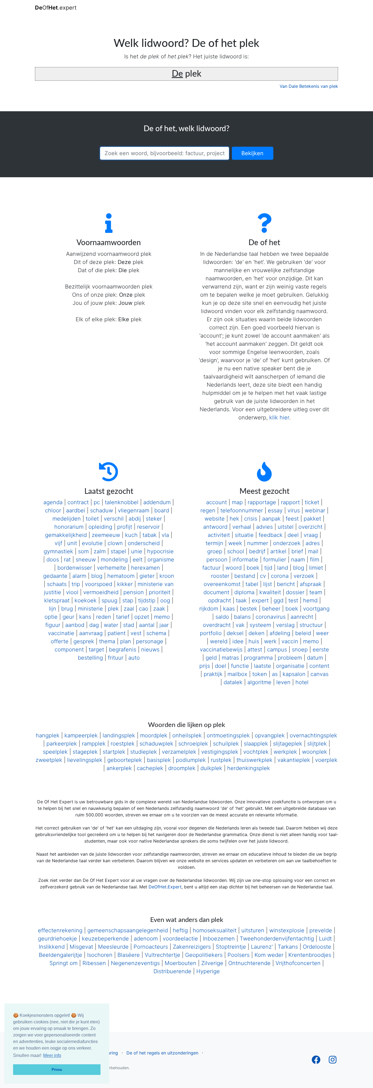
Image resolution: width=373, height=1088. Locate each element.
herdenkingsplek (248, 768)
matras (230, 657)
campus (277, 649)
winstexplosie (286, 930)
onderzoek (287, 543)
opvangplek (270, 735)
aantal (147, 625)
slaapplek (256, 743)
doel (220, 666)
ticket (312, 502)
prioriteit (159, 592)
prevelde (320, 930)
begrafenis (122, 649)
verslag (285, 625)
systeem (260, 625)
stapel (118, 551)
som (83, 551)
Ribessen (94, 963)
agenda (53, 502)
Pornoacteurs (151, 946)
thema (107, 641)
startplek (114, 752)
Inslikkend (52, 946)
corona (280, 576)
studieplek (143, 752)
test (293, 600)
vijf (58, 543)
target (96, 649)
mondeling (114, 559)
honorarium (69, 527)
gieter (147, 576)
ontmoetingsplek (228, 735)
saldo (222, 617)
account (216, 502)
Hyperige (208, 971)
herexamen (145, 567)
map (237, 502)
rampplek (94, 743)
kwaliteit (270, 592)
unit (72, 543)
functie (240, 666)
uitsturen (252, 930)
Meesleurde (113, 946)
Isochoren (100, 955)
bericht (286, 584)
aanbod (74, 625)
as (275, 674)
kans (85, 617)
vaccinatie (61, 633)
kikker (125, 584)
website (215, 518)
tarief (122, 617)
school (235, 551)
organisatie (290, 666)
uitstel (286, 527)
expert (260, 600)
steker (154, 518)
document (216, 592)
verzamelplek (179, 752)
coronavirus (271, 617)
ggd (278, 600)
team (315, 592)
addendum (157, 502)
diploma (244, 592)
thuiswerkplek (254, 760)
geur (68, 617)
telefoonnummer (241, 510)
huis (253, 641)
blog (96, 576)
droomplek (182, 768)
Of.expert (55, 7)
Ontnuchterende (249, 963)
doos (52, 559)
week (235, 543)
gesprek (83, 641)
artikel (278, 551)
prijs (204, 666)
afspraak (311, 584)
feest (292, 518)
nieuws (150, 649)
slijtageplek (287, 743)
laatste (262, 666)
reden (103, 617)
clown (115, 543)
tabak (150, 535)
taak (241, 600)
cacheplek (150, 768)
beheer (271, 608)
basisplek (159, 760)
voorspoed (98, 584)
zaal (129, 608)
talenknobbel (121, 502)
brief (297, 551)
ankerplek (119, 768)
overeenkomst (222, 584)
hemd (310, 600)
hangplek (48, 735)
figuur (52, 625)
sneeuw (86, 559)
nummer (257, 543)
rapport (290, 502)
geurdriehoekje (57, 938)
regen (207, 510)
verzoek (304, 576)
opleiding (100, 527)
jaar (164, 625)
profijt (124, 527)
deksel (235, 633)
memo (162, 617)
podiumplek (191, 760)
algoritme (259, 682)
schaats (57, 584)
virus (294, 510)
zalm (100, 551)
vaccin (290, 641)
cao (143, 608)
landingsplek (119, 735)
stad (128, 625)
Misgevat (81, 946)
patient (117, 633)
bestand (244, 576)
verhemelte (111, 567)
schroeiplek (193, 743)
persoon (216, 559)
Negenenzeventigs (135, 963)
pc (97, 502)
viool (72, 592)
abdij (135, 518)
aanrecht (302, 617)
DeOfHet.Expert (165, 886)
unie (136, 551)
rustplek (221, 760)
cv (263, 576)
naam (298, 559)
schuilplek (226, 743)
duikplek (211, 768)
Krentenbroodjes (309, 955)
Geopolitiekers (204, 955)
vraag (311, 535)
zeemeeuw (106, 535)
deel (293, 535)
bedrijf (257, 551)
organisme (160, 559)
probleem (290, 657)
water (111, 625)
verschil (114, 518)
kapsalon (294, 674)
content (319, 666)
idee (238, 641)
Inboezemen (219, 938)
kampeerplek (81, 735)
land (282, 567)
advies (264, 527)
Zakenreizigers (192, 946)
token (259, 674)
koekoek (86, 600)
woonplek (314, 752)
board (161, 510)
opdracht (219, 600)
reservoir (148, 527)
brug (67, 608)
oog (165, 600)
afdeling (280, 633)
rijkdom (208, 608)
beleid (303, 633)
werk (270, 641)
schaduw (101, 510)
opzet (141, 617)
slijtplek (317, 743)
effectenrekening (60, 930)
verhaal (241, 527)
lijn (52, 608)
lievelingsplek (84, 760)
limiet (316, 567)
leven (283, 682)
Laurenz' (262, 946)
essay (275, 510)
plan (125, 641)
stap (127, 600)
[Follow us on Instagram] (332, 1061)
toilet (92, 518)
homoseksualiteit (214, 930)
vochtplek (256, 752)
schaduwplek (156, 743)
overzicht (310, 527)
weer (322, 633)
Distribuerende (172, 971)
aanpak (271, 518)
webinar (315, 510)
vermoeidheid (101, 592)
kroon (166, 576)
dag (94, 625)
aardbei (75, 510)
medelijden (66, 518)
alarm (79, 576)
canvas (319, 674)
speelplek (55, 752)
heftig (180, 930)
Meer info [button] (52, 1055)
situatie (244, 535)
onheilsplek (187, 735)
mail (313, 551)
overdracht (217, 625)
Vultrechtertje (162, 955)
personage (149, 641)
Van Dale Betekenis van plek (309, 86)
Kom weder (268, 955)
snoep (300, 649)
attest (254, 649)
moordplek (153, 735)
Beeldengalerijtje (60, 955)
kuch (131, 535)
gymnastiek (58, 551)
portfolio (211, 633)
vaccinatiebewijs (221, 649)
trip (76, 584)
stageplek (85, 752)
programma (258, 657)
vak (240, 625)
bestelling (90, 657)
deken (256, 633)
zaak (159, 608)
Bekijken (252, 153)
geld (211, 657)
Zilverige (212, 963)
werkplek (285, 752)
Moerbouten (180, 963)
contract (78, 502)
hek (234, 518)
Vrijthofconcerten (298, 963)
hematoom (121, 576)
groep (214, 551)
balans (242, 617)
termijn (214, 543)
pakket (312, 518)
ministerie (90, 608)
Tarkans (288, 946)
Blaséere (128, 955)
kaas (229, 608)
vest (136, 633)
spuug (109, 600)
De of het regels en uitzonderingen (162, 1053)
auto (134, 657)
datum (315, 657)
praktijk (213, 674)
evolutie (92, 543)
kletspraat (57, 600)
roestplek (123, 743)
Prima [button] (57, 1069)
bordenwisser (74, 567)
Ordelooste (317, 946)
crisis (250, 518)
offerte (60, 641)
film (314, 559)
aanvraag (91, 633)
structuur (311, 625)
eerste (321, 649)
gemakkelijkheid (66, 535)
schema (156, 633)
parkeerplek (61, 743)
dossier (295, 592)
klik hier (279, 417)
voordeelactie (180, 938)
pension (133, 592)
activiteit (219, 535)
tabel (251, 584)
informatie (245, 559)
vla (165, 535)
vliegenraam (133, 510)
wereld (218, 641)
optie (51, 617)
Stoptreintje (231, 946)
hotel (302, 682)
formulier (274, 559)
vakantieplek (293, 760)
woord (234, 567)
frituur (115, 657)
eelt (138, 559)
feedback (271, 535)
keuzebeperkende (105, 938)
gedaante (55, 576)
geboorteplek (124, 760)
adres (313, 543)
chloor (53, 510)
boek (253, 567)
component (69, 649)
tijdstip (146, 600)
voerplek (326, 760)
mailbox (237, 674)
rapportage (262, 502)
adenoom (146, 938)
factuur (211, 567)
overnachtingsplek (313, 735)
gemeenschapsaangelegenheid (127, 930)
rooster (220, 576)
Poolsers (238, 955)
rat (67, 559)
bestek (248, 608)
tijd (268, 567)
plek (113, 608)
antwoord (215, 527)
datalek (233, 682)
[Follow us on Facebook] (315, 1061)
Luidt (325, 938)
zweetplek (48, 760)
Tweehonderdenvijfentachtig (277, 938)
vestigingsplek (219, 752)
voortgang (316, 608)
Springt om (63, 963)
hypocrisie (160, 551)
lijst (267, 584)
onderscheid (144, 543)
